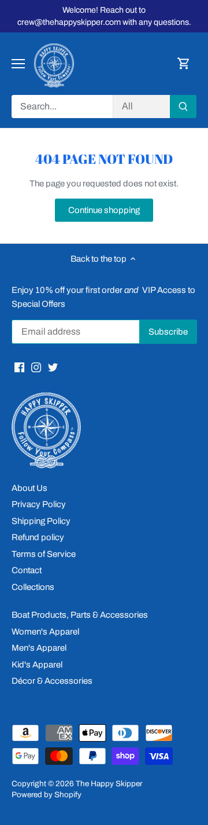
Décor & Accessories (52, 680)
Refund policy (38, 537)
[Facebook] (19, 367)
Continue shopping (104, 210)
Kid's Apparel (37, 664)
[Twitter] (53, 367)
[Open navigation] (18, 63)
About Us (29, 488)
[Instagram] (36, 367)
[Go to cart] (184, 64)
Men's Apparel (39, 647)
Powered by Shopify (46, 794)
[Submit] (183, 106)
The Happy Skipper (109, 783)
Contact (27, 570)
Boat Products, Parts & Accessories (80, 614)
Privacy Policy (39, 504)
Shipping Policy (41, 521)
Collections (33, 587)
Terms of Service (44, 554)
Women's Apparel (45, 631)
